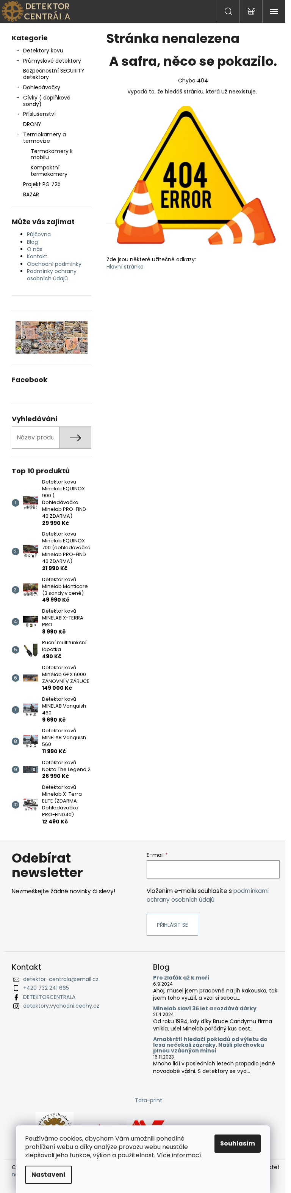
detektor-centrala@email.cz (61, 979)
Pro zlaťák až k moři (181, 978)
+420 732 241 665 (46, 988)
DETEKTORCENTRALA (49, 997)
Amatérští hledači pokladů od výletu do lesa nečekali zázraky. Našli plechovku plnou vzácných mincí (210, 1045)
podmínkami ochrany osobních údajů (208, 895)
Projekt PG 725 (42, 184)
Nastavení (48, 1174)
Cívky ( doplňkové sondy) (46, 101)
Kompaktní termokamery (49, 171)
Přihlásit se (172, 925)
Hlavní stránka (125, 266)
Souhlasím (237, 1143)
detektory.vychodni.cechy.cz (61, 1006)
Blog (32, 242)
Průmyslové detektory (52, 61)
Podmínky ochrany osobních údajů (52, 274)
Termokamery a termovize (44, 138)
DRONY (32, 124)
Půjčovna (39, 234)
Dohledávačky (41, 87)
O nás (34, 249)
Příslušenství (39, 114)
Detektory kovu (43, 50)
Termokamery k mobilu (52, 154)
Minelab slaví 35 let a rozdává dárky (205, 1008)
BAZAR (31, 194)
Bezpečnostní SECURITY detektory (53, 74)
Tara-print (148, 1100)
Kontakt (37, 256)
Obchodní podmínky (54, 264)
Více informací (179, 1155)
